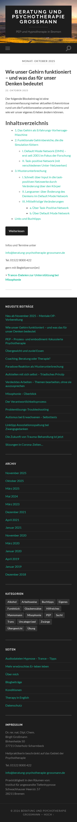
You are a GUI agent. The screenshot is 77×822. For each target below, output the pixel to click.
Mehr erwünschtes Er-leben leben (27, 666)
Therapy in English (17, 697)
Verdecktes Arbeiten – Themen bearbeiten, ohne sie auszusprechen (38, 384)
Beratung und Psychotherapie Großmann (38, 16)
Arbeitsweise (29, 601)
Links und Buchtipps (28, 218)
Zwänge (45, 621)
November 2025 (15, 473)
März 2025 (12, 488)
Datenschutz (13, 705)
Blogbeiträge (13, 682)
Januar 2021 (13, 527)
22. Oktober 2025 (16, 90)
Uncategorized (27, 621)
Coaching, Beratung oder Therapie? (27, 358)
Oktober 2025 (14, 480)
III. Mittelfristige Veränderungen (43, 201)
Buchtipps (48, 601)
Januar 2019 (13, 566)
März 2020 (12, 543)
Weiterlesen (16, 231)
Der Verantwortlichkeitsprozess (25, 401)
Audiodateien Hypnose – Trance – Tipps (30, 658)
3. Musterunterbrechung (30, 170)
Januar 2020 (13, 551)
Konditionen (13, 690)
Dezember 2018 (15, 574)
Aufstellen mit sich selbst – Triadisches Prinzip (34, 374)
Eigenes (63, 601)
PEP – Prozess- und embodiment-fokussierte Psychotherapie (34, 341)
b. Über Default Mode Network (50, 213)
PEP (48, 615)
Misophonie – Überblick (20, 393)
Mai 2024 (11, 496)
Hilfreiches (52, 608)
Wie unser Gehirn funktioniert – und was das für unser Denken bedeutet (38, 78)
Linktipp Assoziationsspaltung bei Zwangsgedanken (27, 427)
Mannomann (14, 615)
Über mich (12, 674)
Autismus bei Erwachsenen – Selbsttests (31, 417)
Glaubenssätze (33, 608)
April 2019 (12, 559)
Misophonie (34, 615)
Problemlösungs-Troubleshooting (27, 409)
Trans (10, 621)
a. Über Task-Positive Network (49, 207)
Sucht (59, 615)
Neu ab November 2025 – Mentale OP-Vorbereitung (30, 317)
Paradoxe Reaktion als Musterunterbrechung (34, 366)
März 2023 (12, 504)
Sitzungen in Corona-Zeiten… (24, 444)
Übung (31, 628)
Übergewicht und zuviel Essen (24, 350)
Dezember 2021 (15, 512)
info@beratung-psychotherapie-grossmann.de (35, 252)
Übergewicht (14, 628)
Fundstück (13, 608)
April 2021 (12, 520)
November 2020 (15, 535)
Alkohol (12, 601)
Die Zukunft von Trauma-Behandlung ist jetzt (34, 436)
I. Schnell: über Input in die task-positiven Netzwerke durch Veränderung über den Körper (42, 181)
